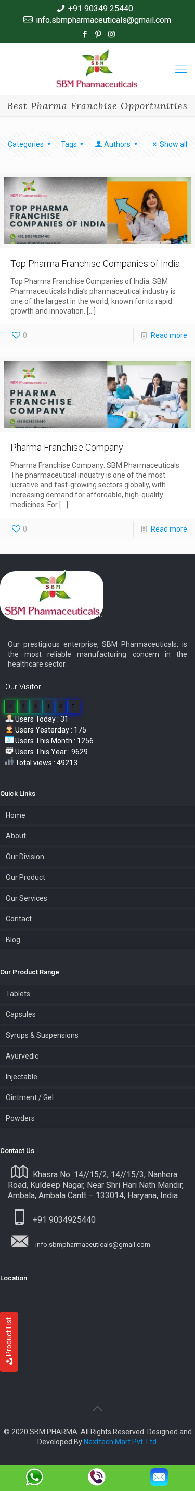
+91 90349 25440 (100, 8)
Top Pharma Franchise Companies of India (95, 263)
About (16, 836)
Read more (169, 335)
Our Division (25, 856)
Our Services (26, 898)
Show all (173, 144)
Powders (20, 1118)
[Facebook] (84, 34)
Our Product (25, 877)
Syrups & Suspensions (42, 1035)
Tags (69, 144)
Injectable (21, 1077)
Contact (19, 919)
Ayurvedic (22, 1056)
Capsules (21, 1014)
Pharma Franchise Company (66, 447)
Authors (117, 144)
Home (15, 815)
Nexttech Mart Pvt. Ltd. (121, 1442)
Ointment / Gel (30, 1097)
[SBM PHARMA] (97, 69)
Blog (13, 940)
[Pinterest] (98, 34)
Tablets (18, 994)
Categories (26, 144)
